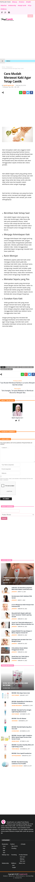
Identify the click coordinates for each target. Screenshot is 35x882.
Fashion (22, 2)
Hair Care (22, 857)
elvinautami (6, 688)
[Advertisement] (17, 39)
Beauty (15, 2)
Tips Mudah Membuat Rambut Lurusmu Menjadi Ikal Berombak (17, 383)
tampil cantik (22, 5)
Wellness (4, 9)
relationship (12, 5)
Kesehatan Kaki (6, 369)
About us (11, 876)
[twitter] (27, 92)
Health (29, 2)
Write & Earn (20, 876)
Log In (30, 16)
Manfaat (4, 5)
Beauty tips (9, 67)
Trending (13, 848)
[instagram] (9, 12)
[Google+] (5, 12)
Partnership (29, 876)
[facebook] (31, 92)
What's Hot (22, 863)
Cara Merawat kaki (13, 367)
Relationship (5, 863)
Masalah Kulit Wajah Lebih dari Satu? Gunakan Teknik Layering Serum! (22, 614)
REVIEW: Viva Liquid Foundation (21, 753)
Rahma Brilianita (17, 705)
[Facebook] (2, 12)
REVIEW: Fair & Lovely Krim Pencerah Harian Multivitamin (15, 684)
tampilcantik (23, 874)
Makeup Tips (5, 854)
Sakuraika (15, 720)
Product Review (23, 854)
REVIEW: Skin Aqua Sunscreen (21, 693)
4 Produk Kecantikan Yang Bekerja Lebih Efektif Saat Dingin (16, 579)
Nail (4, 850)
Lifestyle (23, 844)
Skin (12, 87)
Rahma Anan (15, 741)
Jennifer (5, 582)
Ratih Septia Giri (9, 85)
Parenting (14, 854)
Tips (30, 5)
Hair (4, 848)
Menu (8, 61)
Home (3, 67)
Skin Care (22, 861)
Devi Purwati (15, 695)
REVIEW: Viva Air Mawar (19, 718)
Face (4, 846)
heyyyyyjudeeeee (16, 755)
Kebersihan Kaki (27, 367)
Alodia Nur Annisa (17, 766)
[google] (24, 92)
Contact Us (18, 878)
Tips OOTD (14, 846)
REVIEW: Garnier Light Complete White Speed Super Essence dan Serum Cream (22, 737)
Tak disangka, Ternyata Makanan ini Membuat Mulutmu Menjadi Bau (17, 391)
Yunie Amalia (15, 749)
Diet (13, 865)
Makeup (22, 859)
